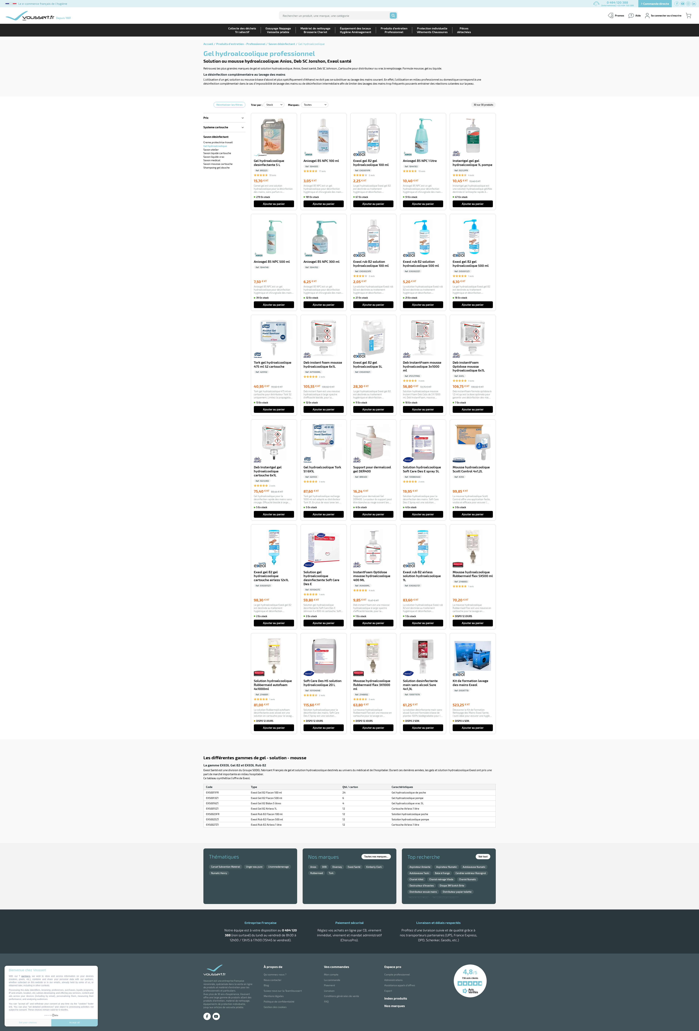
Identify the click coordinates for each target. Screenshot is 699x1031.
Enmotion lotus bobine (445, 898)
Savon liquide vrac (213, 156)
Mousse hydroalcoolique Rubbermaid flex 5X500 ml (473, 574)
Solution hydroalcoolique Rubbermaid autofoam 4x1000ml (273, 685)
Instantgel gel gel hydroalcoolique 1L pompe (472, 163)
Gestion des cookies (275, 1007)
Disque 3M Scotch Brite (452, 885)
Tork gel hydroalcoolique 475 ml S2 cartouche (272, 364)
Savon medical (211, 160)
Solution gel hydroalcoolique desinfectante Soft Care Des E (321, 578)
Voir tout (483, 856)
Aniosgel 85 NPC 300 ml (322, 262)
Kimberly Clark (374, 866)
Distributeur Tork (419, 898)
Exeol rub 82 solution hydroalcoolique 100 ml (371, 264)
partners (25, 976)
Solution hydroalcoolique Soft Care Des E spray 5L (422, 469)
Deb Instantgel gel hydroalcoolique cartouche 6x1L (268, 471)
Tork (331, 873)
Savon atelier (211, 149)
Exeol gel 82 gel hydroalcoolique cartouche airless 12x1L (271, 576)
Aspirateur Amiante (420, 866)
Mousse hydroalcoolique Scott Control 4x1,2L (471, 469)
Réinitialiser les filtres (229, 104)
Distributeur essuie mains (423, 891)
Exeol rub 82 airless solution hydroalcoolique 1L (422, 576)
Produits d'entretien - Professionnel (240, 44)
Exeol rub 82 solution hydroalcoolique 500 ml (421, 264)
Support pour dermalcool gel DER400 (372, 469)
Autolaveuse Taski (419, 873)
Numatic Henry (219, 873)
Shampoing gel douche (216, 167)
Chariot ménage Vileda (441, 879)
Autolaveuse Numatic (474, 866)
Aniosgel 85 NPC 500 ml (272, 262)
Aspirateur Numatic (446, 866)
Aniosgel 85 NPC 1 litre (420, 161)
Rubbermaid (316, 873)
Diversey (337, 866)
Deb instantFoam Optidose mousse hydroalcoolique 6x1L (469, 366)
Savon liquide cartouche (217, 153)
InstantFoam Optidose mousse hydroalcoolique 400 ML (371, 576)
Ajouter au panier (274, 203)
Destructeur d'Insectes (422, 885)
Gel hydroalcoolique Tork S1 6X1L (322, 469)
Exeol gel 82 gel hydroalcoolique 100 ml (371, 163)
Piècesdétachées (464, 30)
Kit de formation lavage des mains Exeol (470, 683)
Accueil (208, 44)
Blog (266, 985)
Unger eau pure (254, 866)
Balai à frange (442, 873)
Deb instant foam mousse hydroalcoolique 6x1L (323, 364)
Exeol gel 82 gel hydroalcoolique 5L (367, 364)
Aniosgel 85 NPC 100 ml (321, 161)
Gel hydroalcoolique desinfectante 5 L (269, 163)
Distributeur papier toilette (457, 891)
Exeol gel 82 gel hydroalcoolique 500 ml (471, 264)
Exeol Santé (354, 866)
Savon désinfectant (281, 44)
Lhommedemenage (278, 866)
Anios (313, 866)
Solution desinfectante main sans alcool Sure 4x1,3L (420, 685)
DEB (324, 866)
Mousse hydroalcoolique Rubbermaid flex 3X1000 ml (371, 685)
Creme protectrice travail (218, 142)
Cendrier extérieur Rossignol (471, 873)
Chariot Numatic (467, 879)
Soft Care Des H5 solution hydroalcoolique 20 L (323, 683)
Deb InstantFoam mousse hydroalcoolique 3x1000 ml (422, 366)
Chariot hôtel (416, 879)
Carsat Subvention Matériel (225, 866)
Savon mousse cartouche (218, 163)
